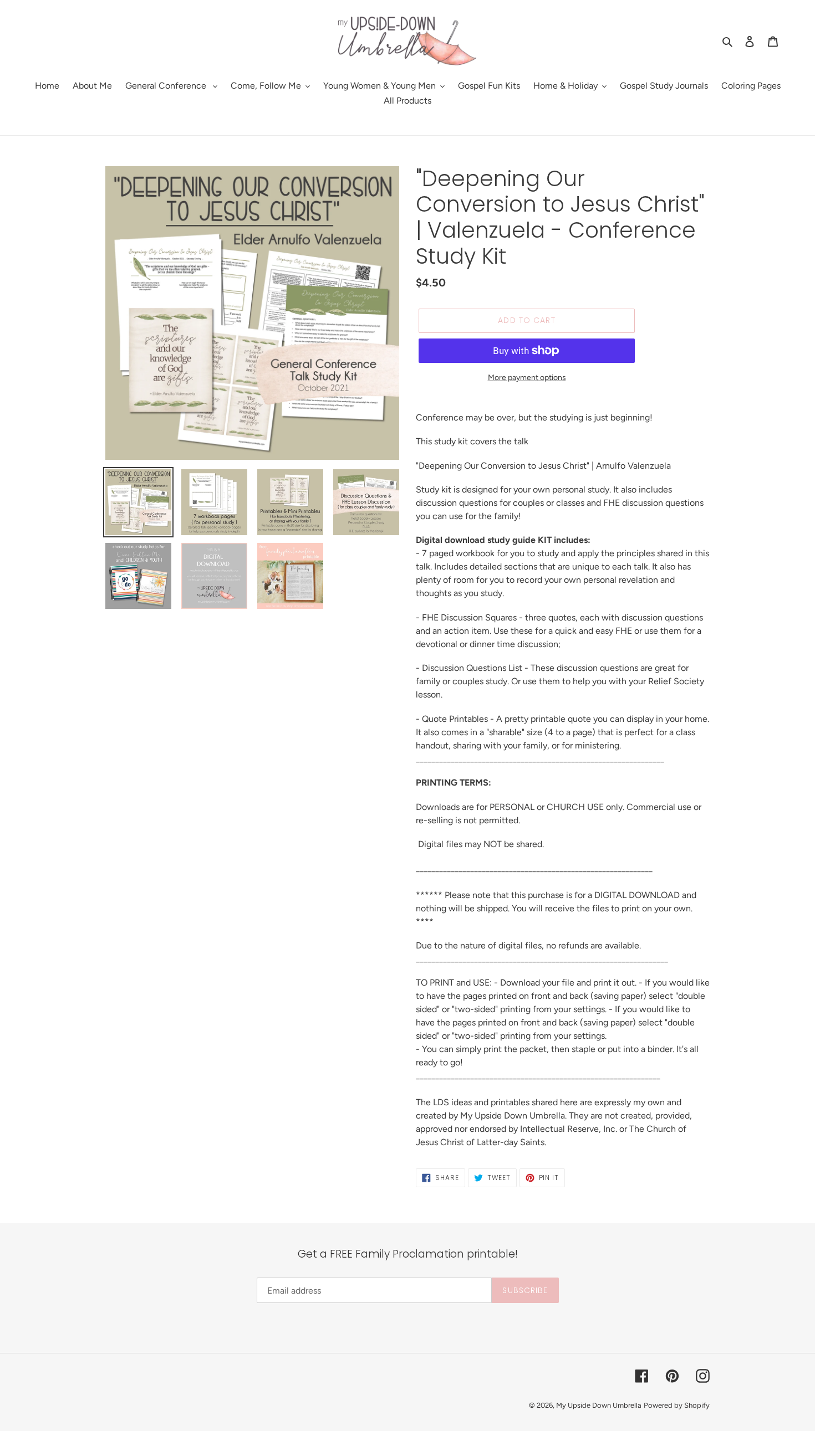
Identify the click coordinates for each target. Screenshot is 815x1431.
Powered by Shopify (677, 1405)
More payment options (527, 377)
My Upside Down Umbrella (598, 1405)
